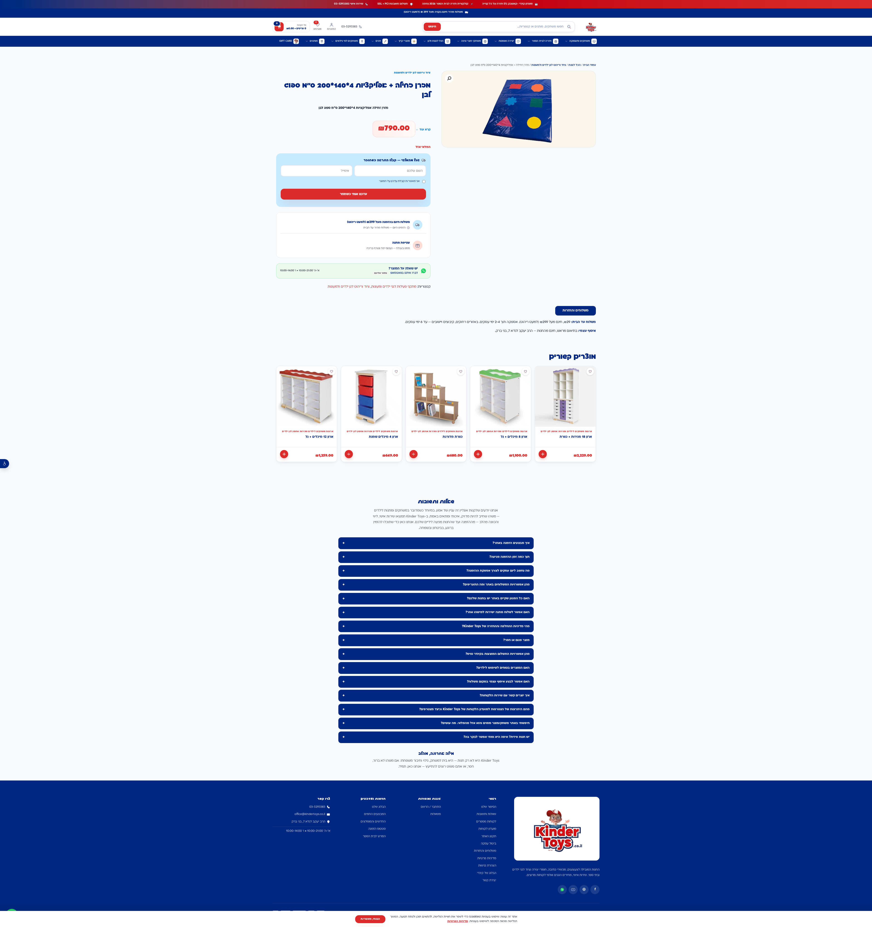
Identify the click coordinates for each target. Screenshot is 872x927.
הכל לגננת (574, 65)
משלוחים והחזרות (485, 851)
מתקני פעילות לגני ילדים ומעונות (393, 286)
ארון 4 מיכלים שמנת (383, 436)
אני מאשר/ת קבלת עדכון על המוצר (399, 181)
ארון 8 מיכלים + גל (514, 436)
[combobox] (498, 26)
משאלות (435, 814)
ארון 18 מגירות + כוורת (576, 436)
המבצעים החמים (375, 814)
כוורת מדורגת (453, 436)
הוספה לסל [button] (543, 454)
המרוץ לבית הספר (374, 836)
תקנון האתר (488, 836)
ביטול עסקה (488, 843)
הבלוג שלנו (379, 807)
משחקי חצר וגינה (471, 41)
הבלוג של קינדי (486, 873)
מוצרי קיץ (404, 41)
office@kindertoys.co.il (310, 814)
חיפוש (432, 26)
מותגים (314, 41)
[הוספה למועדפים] (590, 371)
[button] (449, 78)
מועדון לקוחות (487, 829)
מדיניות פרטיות (486, 858)
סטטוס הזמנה (377, 829)
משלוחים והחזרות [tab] (575, 310)
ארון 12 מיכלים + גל (319, 436)
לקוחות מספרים (486, 821)
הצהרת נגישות (487, 865)
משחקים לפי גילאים (346, 41)
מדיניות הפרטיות (457, 921)
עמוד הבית (589, 65)
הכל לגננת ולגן (435, 41)
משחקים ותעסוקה (579, 41)
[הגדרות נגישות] (4, 463)
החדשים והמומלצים (373, 821)
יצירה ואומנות (506, 41)
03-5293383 (317, 807)
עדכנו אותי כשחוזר (353, 194)
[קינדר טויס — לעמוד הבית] (591, 26)
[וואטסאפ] (562, 889)
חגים (378, 41)
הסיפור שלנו (488, 807)
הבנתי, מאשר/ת (370, 919)
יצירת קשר (489, 880)
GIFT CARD (285, 41)
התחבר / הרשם (431, 807)
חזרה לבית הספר (542, 41)
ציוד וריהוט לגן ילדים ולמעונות (548, 65)
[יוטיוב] (573, 889)
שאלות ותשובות (486, 814)
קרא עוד (425, 129)
